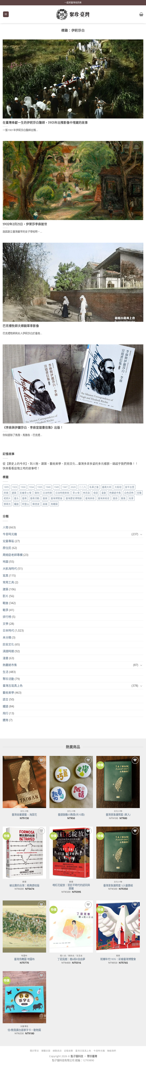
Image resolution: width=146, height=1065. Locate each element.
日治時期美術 (62, 492)
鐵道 (16, 504)
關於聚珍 (34, 1050)
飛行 (5, 713)
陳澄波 (35, 504)
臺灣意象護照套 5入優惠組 (118, 885)
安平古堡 (129, 487)
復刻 (37, 492)
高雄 (45, 504)
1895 (6, 487)
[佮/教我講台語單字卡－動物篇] (24, 997)
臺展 (45, 498)
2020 (73, 487)
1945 (56, 487)
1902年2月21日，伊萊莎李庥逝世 (25, 224)
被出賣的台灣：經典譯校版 (24, 885)
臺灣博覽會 (56, 498)
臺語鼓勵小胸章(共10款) (71, 814)
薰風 (123, 498)
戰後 (5, 603)
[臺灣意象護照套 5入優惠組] (118, 853)
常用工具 (8, 582)
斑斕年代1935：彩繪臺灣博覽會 (118, 959)
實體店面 (45, 1050)
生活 (5, 672)
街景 (131, 498)
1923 (14, 487)
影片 (5, 596)
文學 (5, 624)
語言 (5, 699)
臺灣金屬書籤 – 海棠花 (24, 814)
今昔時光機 (10, 534)
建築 (14, 492)
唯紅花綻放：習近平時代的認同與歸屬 (71, 887)
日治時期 (47, 492)
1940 (48, 487)
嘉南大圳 (106, 487)
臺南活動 (34, 498)
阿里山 (25, 504)
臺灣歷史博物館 (74, 498)
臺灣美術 (90, 498)
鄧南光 (7, 504)
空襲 (139, 492)
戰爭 (5, 610)
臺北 (16, 498)
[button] (6, 14)
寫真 (5, 575)
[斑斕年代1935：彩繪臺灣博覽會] (118, 926)
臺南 (24, 498)
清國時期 (8, 651)
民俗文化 (8, 644)
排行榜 (7, 617)
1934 (31, 487)
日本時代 (8, 630)
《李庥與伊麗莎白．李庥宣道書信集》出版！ (33, 427)
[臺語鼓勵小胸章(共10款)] (71, 782)
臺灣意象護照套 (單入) (118, 814)
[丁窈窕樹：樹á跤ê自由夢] (71, 926)
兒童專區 (8, 541)
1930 (22, 487)
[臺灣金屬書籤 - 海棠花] (24, 782)
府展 (6, 492)
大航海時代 (10, 569)
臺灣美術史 (104, 498)
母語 (95, 492)
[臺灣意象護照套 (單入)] (118, 782)
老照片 (7, 498)
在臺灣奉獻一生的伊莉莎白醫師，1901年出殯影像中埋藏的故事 (45, 122)
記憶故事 (68, 1050)
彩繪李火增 (25, 492)
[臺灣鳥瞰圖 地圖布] (24, 926)
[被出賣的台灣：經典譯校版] (24, 853)
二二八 (82, 487)
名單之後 (94, 487)
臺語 (115, 498)
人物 (5, 527)
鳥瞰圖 (54, 504)
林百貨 (86, 492)
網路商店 (57, 1050)
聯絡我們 (111, 1050)
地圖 (5, 562)
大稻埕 (118, 487)
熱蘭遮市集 (115, 492)
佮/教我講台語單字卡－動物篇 (24, 1030)
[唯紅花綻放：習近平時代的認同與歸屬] (71, 853)
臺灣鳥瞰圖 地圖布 (24, 959)
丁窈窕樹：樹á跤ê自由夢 (71, 959)
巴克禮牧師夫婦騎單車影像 (21, 326)
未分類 (7, 637)
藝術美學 (8, 693)
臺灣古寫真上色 (13, 686)
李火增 (76, 492)
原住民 (7, 548)
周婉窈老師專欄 (13, 555)
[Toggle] (141, 534)
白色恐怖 (129, 492)
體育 (5, 720)
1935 (39, 487)
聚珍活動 (8, 679)
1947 (64, 487)
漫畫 (103, 492)
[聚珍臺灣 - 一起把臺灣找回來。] (73, 14)
